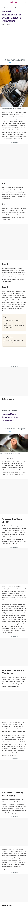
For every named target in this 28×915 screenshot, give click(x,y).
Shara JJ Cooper (6, 24)
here (10, 62)
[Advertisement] (14, 41)
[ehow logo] (14, 2)
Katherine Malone (6, 424)
